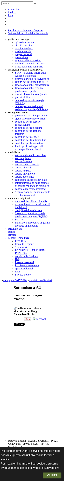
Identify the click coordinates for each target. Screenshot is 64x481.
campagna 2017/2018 (15, 280)
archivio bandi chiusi (40, 280)
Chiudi (52, 475)
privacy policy (50, 467)
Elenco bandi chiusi (25, 314)
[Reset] (35, 3)
